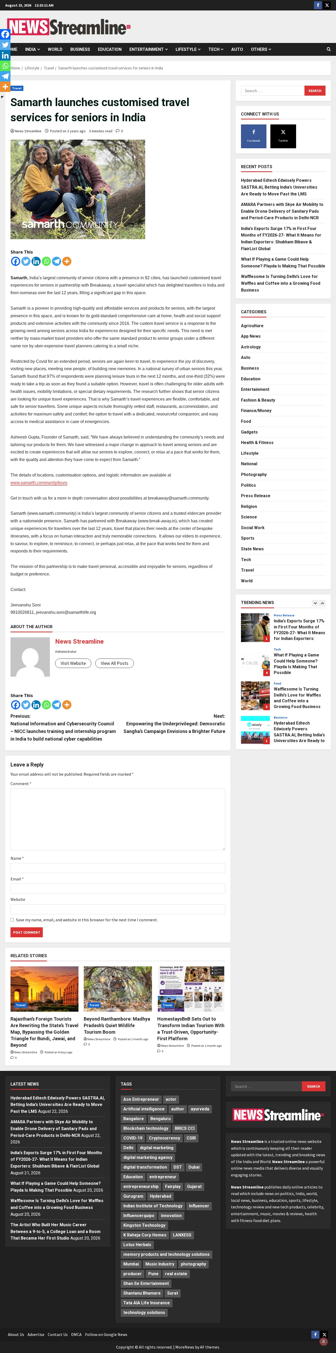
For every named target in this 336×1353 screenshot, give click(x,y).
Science (249, 516)
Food (246, 421)
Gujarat (194, 1186)
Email (17, 878)
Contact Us (58, 1334)
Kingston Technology (144, 1225)
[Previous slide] (315, 603)
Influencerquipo (138, 1215)
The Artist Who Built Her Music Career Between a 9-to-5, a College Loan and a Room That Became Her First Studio (55, 1231)
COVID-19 (132, 1138)
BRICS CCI (185, 1128)
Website (17, 899)
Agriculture (252, 325)
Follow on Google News (106, 1334)
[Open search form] (329, 49)
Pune (153, 1273)
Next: (174, 723)
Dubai (194, 1167)
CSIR (191, 1138)
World (55, 49)
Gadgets (249, 432)
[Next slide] (322, 603)
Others (259, 49)
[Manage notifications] (323, 1341)
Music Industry (159, 1264)
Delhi (128, 1147)
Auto (237, 49)
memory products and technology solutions (166, 1254)
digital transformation (145, 1167)
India (30, 49)
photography (193, 1264)
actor (171, 1099)
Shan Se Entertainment (146, 1283)
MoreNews (184, 1347)
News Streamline (28, 131)
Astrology (251, 346)
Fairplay (173, 1186)
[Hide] (2, 97)
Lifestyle (186, 49)
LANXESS (182, 1235)
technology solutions (144, 1312)
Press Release (255, 495)
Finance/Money (256, 410)
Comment (21, 783)
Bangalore (133, 1118)
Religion (249, 506)
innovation (171, 1215)
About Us (16, 1334)
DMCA (76, 1334)
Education (110, 49)
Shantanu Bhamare (142, 1293)
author (177, 1108)
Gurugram (133, 1196)
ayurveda (200, 1108)
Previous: (63, 727)
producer (132, 1273)
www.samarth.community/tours (38, 482)
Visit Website (73, 663)
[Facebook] (15, 261)
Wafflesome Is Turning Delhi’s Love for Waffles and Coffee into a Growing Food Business (280, 283)
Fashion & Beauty (258, 400)
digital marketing (157, 1147)
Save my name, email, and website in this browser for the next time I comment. (87, 919)
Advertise (36, 1334)
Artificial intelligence (144, 1108)
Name (17, 858)
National (249, 463)
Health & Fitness (257, 442)
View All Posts (114, 663)
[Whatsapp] (46, 261)
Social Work (253, 527)
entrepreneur (162, 1176)
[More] (66, 261)
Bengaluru (160, 1118)
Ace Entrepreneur (141, 1099)
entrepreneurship (141, 1186)
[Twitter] (25, 261)
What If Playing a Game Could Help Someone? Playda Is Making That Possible (255, 661)
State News (252, 548)
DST (178, 1167)
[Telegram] (56, 261)
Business (80, 49)
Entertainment (146, 49)
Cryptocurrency (164, 1138)
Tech (213, 49)
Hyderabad (160, 1196)
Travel (17, 88)
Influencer (199, 1205)
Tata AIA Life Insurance (146, 1302)
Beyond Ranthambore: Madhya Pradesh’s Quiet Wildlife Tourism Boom (117, 1025)
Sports (247, 538)
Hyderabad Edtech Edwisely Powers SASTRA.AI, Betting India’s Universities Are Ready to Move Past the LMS (279, 187)
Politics (248, 485)
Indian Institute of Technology (152, 1205)
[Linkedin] (36, 261)
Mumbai (131, 1264)
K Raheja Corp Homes (144, 1235)
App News (251, 336)
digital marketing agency (147, 1157)
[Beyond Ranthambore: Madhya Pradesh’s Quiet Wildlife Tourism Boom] (118, 989)
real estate (176, 1273)
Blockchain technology (145, 1128)
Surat (172, 1293)
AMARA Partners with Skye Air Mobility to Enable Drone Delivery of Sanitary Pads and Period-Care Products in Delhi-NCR (282, 211)
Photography (254, 474)
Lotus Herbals (137, 1244)
